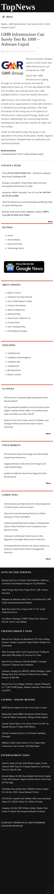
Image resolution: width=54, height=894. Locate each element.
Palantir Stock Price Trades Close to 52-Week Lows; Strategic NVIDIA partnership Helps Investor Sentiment (26, 423)
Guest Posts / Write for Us (19, 318)
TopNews (18, 7)
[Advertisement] (27, 859)
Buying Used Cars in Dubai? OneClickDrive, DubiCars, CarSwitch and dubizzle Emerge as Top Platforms (25, 582)
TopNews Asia (14, 353)
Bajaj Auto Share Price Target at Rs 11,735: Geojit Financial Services (23, 611)
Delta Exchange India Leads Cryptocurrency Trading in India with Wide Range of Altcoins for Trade (25, 653)
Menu (9, 16)
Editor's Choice (14, 292)
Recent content (14, 374)
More (50, 221)
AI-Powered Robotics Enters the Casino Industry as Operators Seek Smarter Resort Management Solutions (26, 549)
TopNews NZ (13, 366)
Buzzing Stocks (14, 370)
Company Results (9, 154)
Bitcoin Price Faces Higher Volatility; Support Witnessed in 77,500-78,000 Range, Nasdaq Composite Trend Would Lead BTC (26, 687)
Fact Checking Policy (17, 326)
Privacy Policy (14, 322)
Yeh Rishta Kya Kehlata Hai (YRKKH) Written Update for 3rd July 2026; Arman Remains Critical (25, 790)
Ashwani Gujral (36, 154)
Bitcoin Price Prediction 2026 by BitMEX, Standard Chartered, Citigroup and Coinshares (24, 663)
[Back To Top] (50, 890)
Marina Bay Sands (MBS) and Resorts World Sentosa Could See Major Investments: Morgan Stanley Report (25, 715)
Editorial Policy (14, 314)
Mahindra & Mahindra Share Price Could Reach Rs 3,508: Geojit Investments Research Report (26, 601)
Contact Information (17, 305)
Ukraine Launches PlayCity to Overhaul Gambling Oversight (23, 735)
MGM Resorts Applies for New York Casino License (24, 707)
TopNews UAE (14, 361)
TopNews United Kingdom (19, 357)
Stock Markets (14, 239)
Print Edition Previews (17, 331)
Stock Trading (23, 154)
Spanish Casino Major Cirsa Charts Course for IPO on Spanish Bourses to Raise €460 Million (25, 725)
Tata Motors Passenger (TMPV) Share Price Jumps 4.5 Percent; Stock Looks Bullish (25, 620)
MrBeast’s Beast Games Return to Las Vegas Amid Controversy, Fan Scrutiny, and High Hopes (23, 744)
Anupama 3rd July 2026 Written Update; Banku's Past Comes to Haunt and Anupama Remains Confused (25, 810)
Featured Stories (15, 243)
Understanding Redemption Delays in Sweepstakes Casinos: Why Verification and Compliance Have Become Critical (26, 526)
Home (4, 24)
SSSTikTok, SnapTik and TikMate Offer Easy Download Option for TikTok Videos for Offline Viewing (26, 800)
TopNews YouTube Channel (20, 297)
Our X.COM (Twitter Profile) (20, 301)
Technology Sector (16, 248)
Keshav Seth (10, 51)
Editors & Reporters (16, 309)
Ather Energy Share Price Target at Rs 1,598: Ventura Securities (25, 591)
